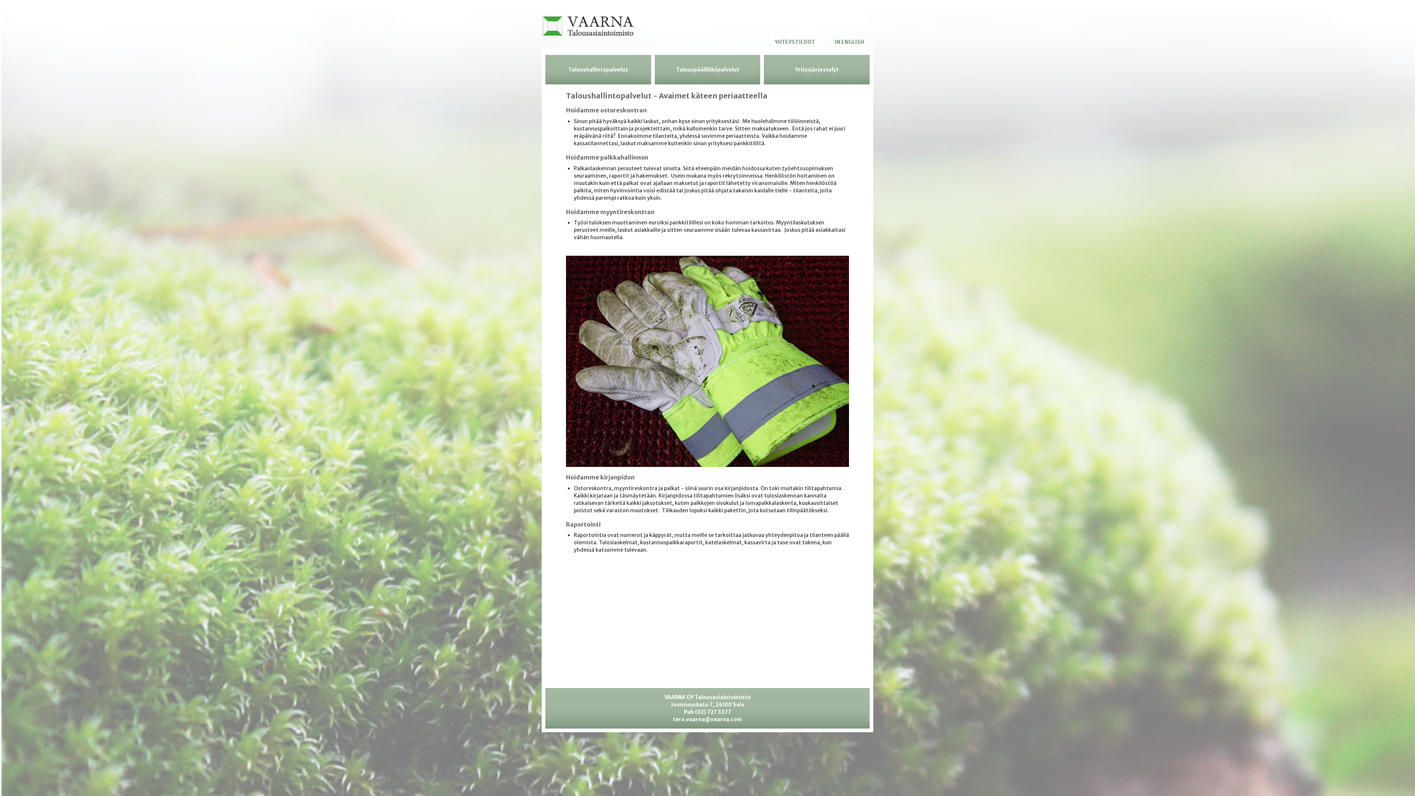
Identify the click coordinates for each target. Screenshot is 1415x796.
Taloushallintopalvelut (598, 69)
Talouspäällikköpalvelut (707, 69)
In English (849, 42)
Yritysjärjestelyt (817, 69)
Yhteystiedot (795, 42)
